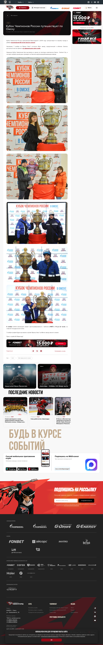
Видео (72, 610)
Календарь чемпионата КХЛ (58, 610)
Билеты (23, 7)
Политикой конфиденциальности (71, 505)
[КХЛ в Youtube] (95, 2)
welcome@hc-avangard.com (15, 629)
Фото (72, 608)
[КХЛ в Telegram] (98, 2)
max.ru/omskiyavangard (62, 469)
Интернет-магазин (39, 8)
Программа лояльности (57, 617)
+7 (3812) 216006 (11, 620)
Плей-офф (53, 612)
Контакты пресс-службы (35, 610)
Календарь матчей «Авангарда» (59, 608)
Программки (74, 612)
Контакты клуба (32, 608)
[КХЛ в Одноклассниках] (91, 2)
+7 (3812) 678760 (11, 622)
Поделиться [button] (9, 351)
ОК (51, 640)
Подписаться (86, 500)
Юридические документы (35, 612)
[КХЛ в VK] (88, 2)
